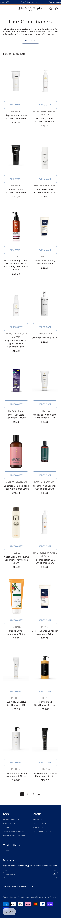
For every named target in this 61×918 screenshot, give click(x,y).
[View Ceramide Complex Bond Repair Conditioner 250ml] (16, 451)
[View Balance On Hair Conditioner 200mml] (45, 155)
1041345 (29, 887)
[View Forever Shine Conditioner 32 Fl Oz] (45, 667)
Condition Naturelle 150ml (45, 337)
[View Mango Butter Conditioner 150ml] (16, 596)
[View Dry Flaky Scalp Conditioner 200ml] (16, 380)
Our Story (37, 819)
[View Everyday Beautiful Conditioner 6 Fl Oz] (16, 667)
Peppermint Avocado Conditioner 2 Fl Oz (16, 117)
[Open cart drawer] (57, 9)
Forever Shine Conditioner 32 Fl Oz (44, 703)
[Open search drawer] (51, 9)
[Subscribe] (54, 874)
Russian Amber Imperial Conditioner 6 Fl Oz (45, 774)
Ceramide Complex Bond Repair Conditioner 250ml (16, 487)
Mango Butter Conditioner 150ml (16, 632)
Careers (6, 850)
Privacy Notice (9, 823)
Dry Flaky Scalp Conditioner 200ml (16, 416)
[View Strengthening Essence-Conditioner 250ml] (45, 451)
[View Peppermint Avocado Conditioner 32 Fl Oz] (16, 738)
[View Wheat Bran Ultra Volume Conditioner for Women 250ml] (16, 522)
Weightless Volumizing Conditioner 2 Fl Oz (44, 416)
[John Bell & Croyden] (30, 8)
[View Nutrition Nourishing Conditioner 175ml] (45, 226)
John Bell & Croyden (48, 897)
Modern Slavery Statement (14, 835)
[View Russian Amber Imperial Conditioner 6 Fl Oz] (45, 738)
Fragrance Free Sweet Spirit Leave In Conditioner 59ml (16, 343)
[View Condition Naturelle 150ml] (45, 303)
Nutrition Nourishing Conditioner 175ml (44, 262)
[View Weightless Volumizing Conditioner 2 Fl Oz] (45, 380)
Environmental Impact (42, 831)
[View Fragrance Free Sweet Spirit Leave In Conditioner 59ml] (16, 303)
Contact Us (38, 827)
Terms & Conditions (11, 819)
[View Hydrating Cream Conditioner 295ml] (45, 81)
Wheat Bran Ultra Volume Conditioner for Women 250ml (16, 559)
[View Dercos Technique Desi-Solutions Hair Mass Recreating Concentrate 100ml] (16, 226)
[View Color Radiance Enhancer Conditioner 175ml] (45, 596)
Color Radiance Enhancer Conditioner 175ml (45, 632)
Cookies (6, 827)
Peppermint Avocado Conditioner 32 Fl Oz (16, 774)
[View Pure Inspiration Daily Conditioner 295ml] (45, 522)
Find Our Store (39, 823)
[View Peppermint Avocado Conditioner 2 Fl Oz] (16, 81)
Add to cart (16, 105)
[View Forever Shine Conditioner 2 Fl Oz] (16, 155)
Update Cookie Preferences (14, 831)
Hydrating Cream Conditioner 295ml (44, 120)
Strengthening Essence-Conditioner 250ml (44, 487)
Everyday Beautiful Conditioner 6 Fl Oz (16, 703)
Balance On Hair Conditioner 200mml (45, 191)
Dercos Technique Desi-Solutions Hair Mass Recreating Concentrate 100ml (16, 265)
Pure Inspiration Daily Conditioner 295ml (45, 561)
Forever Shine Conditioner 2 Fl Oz (16, 191)
